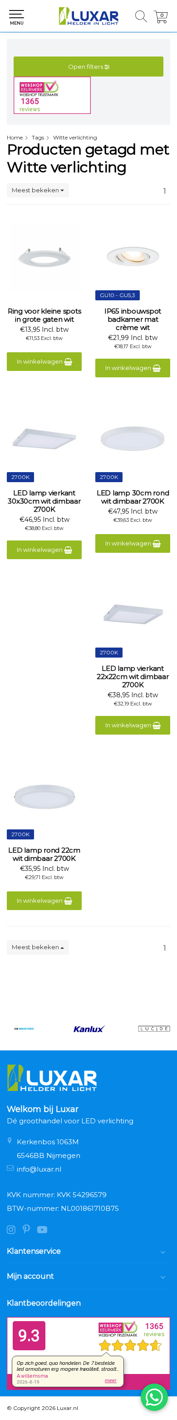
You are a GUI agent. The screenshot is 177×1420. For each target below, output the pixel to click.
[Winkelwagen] (160, 20)
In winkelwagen (40, 361)
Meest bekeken (36, 190)
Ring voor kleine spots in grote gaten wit (44, 315)
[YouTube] (45, 1230)
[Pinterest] (30, 1230)
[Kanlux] (88, 1029)
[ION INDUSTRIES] (23, 1029)
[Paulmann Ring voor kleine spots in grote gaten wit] (44, 257)
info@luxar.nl (39, 1169)
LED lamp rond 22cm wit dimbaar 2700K (44, 854)
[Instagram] (15, 1230)
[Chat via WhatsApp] (154, 1397)
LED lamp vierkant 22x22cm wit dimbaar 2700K (132, 676)
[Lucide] (154, 1029)
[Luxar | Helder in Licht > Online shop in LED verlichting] (88, 16)
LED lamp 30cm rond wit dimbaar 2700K (133, 497)
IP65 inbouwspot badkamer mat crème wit (132, 319)
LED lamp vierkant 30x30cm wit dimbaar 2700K (44, 501)
